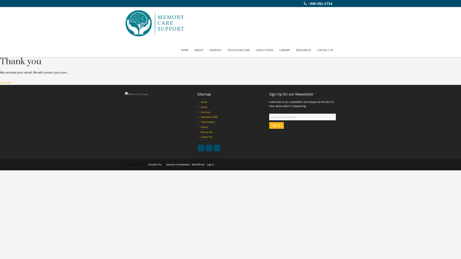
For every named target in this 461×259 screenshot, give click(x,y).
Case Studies (208, 122)
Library (204, 127)
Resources (206, 132)
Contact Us (206, 136)
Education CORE (209, 117)
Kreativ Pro (155, 164)
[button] (5, 82)
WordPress (198, 164)
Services (205, 112)
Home (204, 102)
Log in (210, 164)
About (204, 107)
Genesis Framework (178, 164)
